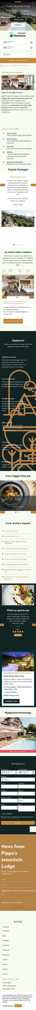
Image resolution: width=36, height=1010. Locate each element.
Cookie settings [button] (8, 1006)
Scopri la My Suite (13, 321)
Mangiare (5, 940)
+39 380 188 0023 (11, 10)
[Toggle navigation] (33, 3)
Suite (4, 936)
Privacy (4, 974)
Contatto (5, 945)
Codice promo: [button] (5, 65)
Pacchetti (5, 950)
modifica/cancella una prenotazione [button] (20, 65)
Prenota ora (18, 19)
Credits (4, 960)
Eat (18, 499)
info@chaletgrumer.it (11, 695)
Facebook (5, 927)
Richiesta (18, 25)
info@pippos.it (26, 10)
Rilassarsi (5, 955)
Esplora (4, 969)
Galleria (5, 964)
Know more (18, 204)
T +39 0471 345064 (10, 692)
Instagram (6, 931)
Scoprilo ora (11, 701)
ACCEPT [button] (18, 1005)
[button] (18, 42)
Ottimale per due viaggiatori (12, 72)
